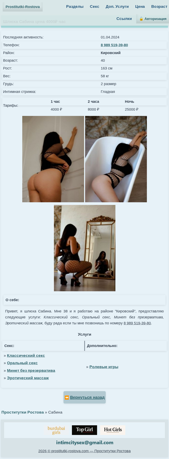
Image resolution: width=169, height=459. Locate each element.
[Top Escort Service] (56, 430)
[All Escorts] (112, 430)
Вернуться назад (87, 397)
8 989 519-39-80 (114, 45)
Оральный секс (22, 363)
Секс (94, 6)
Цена (140, 6)
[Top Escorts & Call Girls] (84, 430)
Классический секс (26, 355)
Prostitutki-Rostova (23, 7)
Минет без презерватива (31, 370)
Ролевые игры (103, 367)
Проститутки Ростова (22, 412)
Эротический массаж (28, 378)
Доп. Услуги (117, 6)
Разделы (74, 6)
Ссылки (124, 18)
